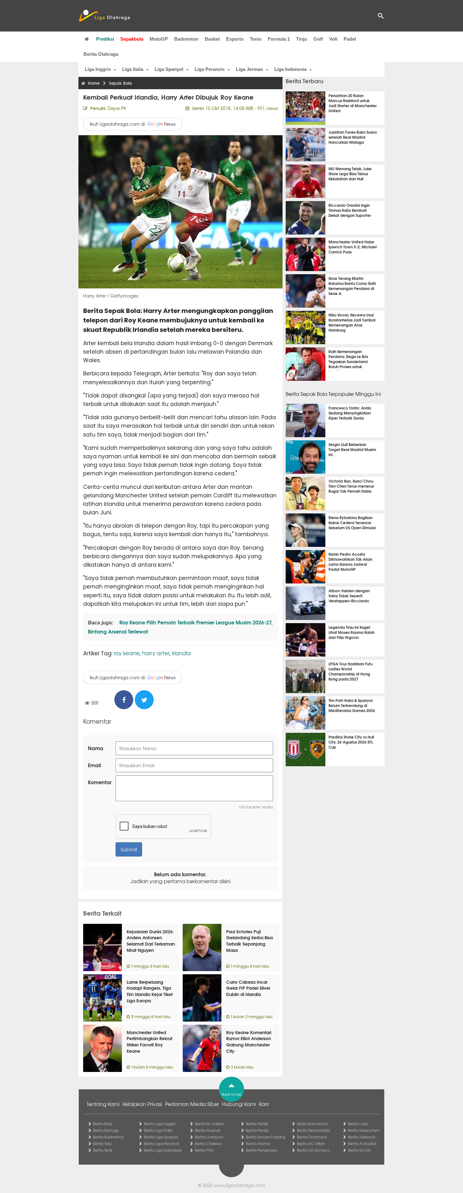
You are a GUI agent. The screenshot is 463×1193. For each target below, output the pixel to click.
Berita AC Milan (311, 1143)
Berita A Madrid (362, 1143)
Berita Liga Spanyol (161, 1137)
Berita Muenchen (363, 1130)
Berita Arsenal (207, 1130)
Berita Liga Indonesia (162, 1150)
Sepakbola (131, 39)
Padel (350, 39)
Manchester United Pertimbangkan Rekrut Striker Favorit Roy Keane (149, 1041)
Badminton (186, 39)
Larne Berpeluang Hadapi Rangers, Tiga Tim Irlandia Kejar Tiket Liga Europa (150, 991)
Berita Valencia (361, 1137)
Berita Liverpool (209, 1137)
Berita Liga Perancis (161, 1143)
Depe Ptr (117, 108)
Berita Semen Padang (265, 1137)
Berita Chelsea (208, 1143)
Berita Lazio (358, 1123)
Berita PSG (204, 1150)
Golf (318, 39)
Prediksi (105, 39)
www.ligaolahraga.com (239, 1185)
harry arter (155, 653)
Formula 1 (279, 39)
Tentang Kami (103, 1104)
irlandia (181, 653)
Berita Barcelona (312, 1123)
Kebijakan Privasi (142, 1104)
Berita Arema (258, 1143)
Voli (333, 39)
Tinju (301, 39)
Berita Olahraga (100, 54)
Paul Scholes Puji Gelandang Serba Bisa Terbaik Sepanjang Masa (249, 940)
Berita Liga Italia (158, 1130)
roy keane (127, 653)
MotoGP (159, 39)
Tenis (255, 39)
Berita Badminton (108, 1137)
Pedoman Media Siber (192, 1104)
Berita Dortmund (312, 1137)
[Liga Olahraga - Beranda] (104, 15)
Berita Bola (102, 1123)
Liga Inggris (98, 69)
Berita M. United (209, 1123)
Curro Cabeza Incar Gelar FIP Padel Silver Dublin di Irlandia (248, 988)
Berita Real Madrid (313, 1130)
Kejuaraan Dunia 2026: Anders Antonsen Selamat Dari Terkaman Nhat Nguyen (151, 940)
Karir (264, 1104)
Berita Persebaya (261, 1150)
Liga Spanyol (169, 69)
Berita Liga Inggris (159, 1123)
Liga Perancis (210, 69)
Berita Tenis (102, 1150)
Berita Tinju (102, 1143)
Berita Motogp (106, 1130)
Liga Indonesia (290, 69)
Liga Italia (132, 69)
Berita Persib (257, 1123)
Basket (212, 39)
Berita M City (359, 1150)
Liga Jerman (249, 69)
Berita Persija (257, 1130)
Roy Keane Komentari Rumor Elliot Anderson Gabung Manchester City (248, 1041)
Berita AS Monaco (313, 1150)
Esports (234, 39)
